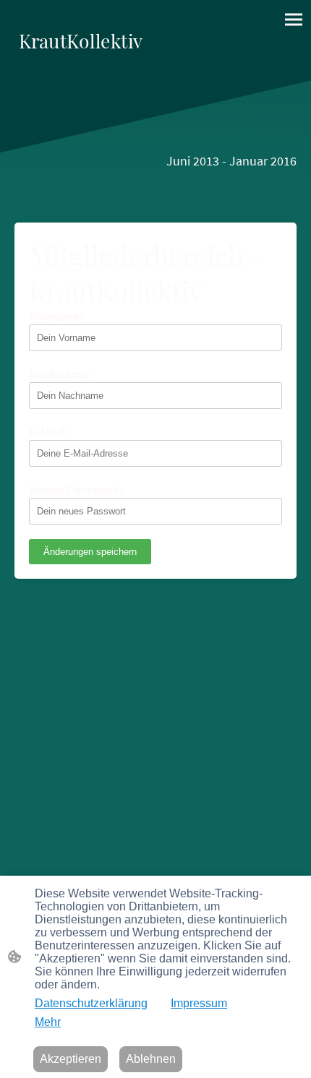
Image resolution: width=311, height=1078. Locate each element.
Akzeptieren (70, 1059)
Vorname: (56, 316)
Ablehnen (151, 1059)
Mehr (48, 1022)
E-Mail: (48, 431)
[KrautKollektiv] (81, 62)
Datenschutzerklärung (91, 1003)
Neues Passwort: (76, 489)
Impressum (199, 1003)
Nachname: (60, 374)
